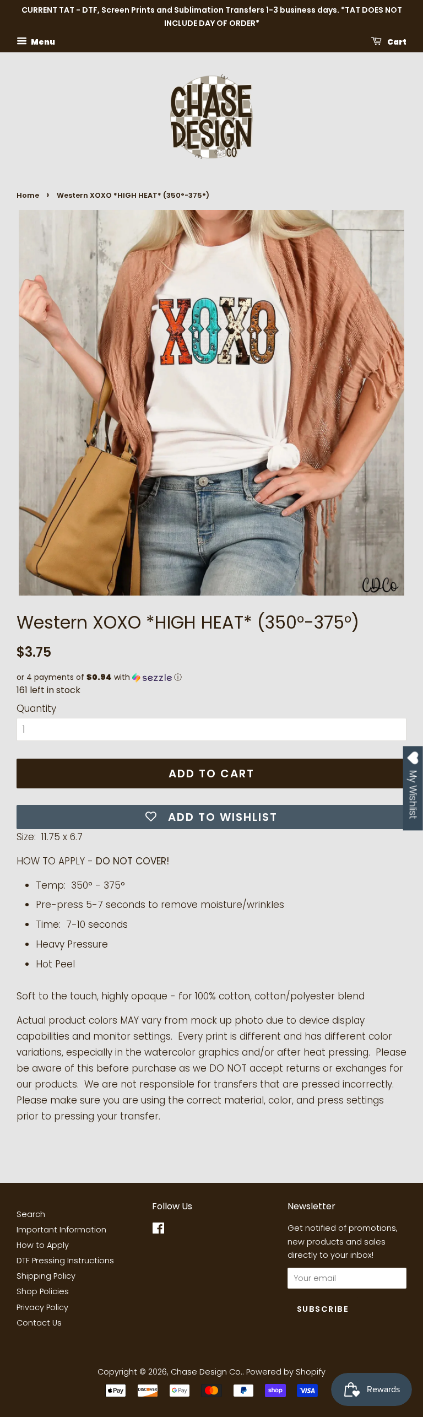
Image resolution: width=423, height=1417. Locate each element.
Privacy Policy (42, 1307)
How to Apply (43, 1245)
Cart (396, 41)
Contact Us (39, 1322)
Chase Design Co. (206, 1371)
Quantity (36, 708)
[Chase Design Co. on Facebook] (158, 1230)
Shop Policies (43, 1291)
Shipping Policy (46, 1275)
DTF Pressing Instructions (65, 1260)
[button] (211, 677)
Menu (42, 41)
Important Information (61, 1229)
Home (28, 195)
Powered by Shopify (286, 1371)
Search (31, 1214)
